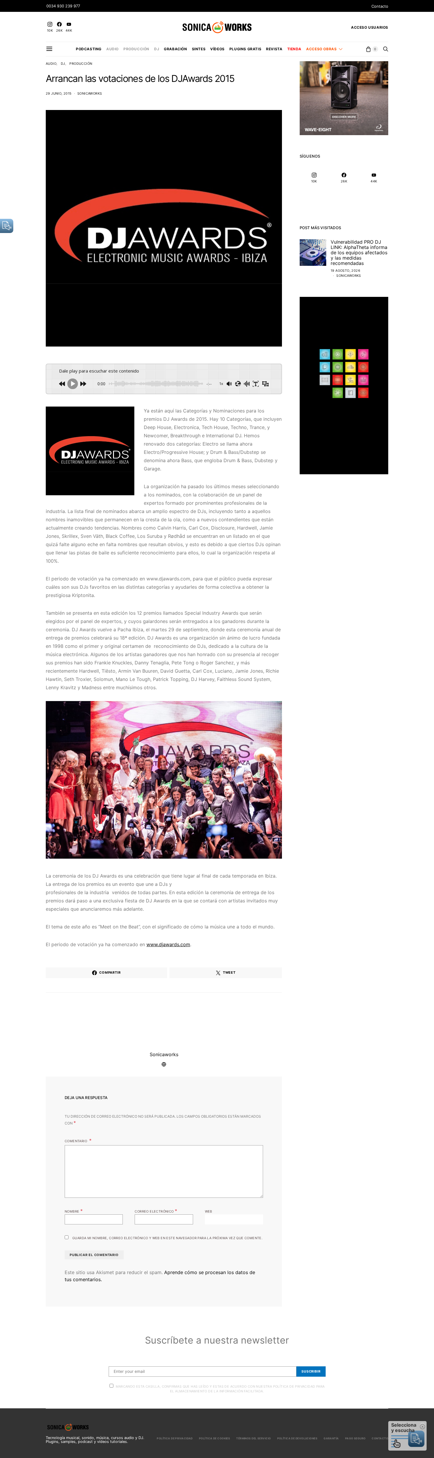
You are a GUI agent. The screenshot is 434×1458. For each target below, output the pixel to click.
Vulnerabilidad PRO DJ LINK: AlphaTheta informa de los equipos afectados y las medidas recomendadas (359, 252)
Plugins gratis (245, 49)
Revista (274, 49)
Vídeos (217, 49)
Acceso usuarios (369, 27)
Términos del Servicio (253, 1438)
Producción (136, 49)
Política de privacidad (175, 1438)
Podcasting (89, 49)
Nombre (74, 1211)
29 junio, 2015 (59, 93)
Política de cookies (214, 1438)
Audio (112, 49)
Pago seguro (355, 1438)
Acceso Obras (321, 49)
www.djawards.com (168, 944)
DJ (156, 49)
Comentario (76, 1141)
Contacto (379, 6)
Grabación (175, 49)
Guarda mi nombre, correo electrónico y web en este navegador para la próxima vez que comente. (167, 1238)
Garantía (331, 1438)
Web (208, 1211)
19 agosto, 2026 (345, 270)
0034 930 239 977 (63, 6)
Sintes (199, 49)
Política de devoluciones (297, 1438)
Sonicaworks (89, 93)
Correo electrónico (156, 1211)
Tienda (294, 49)
